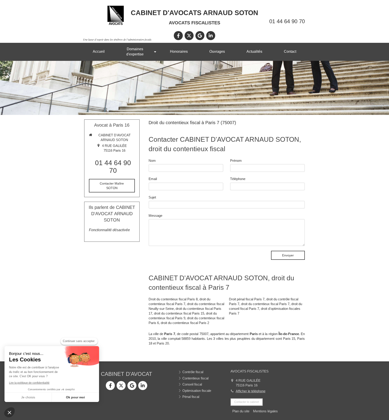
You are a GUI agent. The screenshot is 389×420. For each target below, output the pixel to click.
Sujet (152, 197)
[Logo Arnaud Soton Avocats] (115, 24)
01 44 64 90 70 (287, 21)
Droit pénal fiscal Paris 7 (247, 299)
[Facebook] (178, 35)
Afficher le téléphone (250, 391)
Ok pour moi (75, 397)
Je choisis (28, 397)
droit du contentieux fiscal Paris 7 (265, 304)
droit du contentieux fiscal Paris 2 (185, 323)
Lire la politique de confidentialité (29, 382)
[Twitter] (189, 35)
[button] (9, 412)
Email (153, 179)
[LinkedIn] (210, 35)
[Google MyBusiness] (199, 35)
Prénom (236, 160)
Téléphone (237, 179)
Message (155, 215)
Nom (152, 160)
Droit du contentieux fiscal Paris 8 (173, 299)
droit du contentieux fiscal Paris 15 (179, 313)
